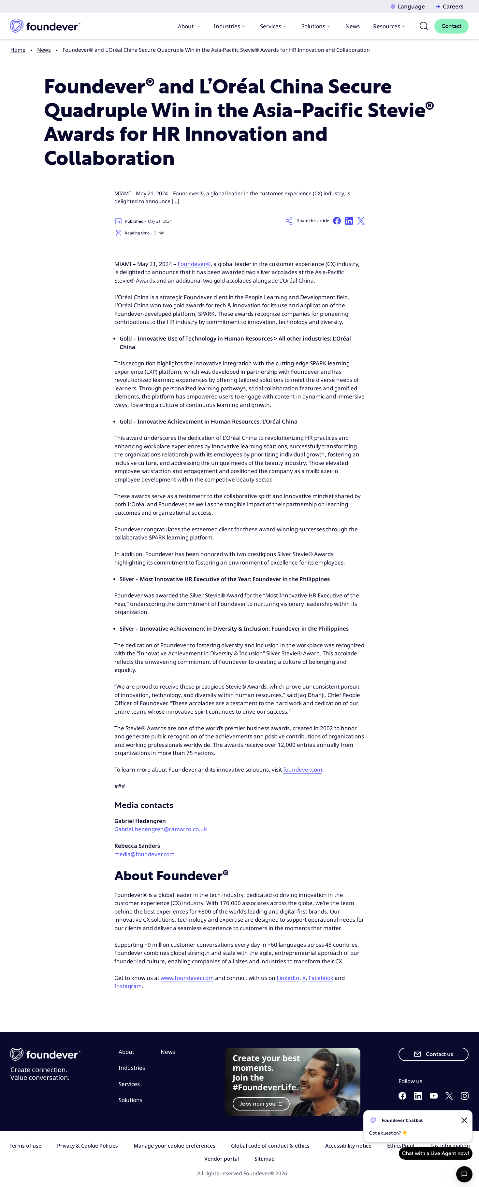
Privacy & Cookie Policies (87, 1145)
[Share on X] (361, 221)
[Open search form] (424, 26)
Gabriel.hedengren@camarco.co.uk (160, 829)
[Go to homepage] (45, 26)
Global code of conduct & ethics (270, 1145)
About (186, 26)
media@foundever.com (144, 854)
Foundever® (194, 264)
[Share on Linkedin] (349, 221)
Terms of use (25, 1145)
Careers (453, 6)
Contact (451, 26)
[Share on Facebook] (337, 221)
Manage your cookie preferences (174, 1145)
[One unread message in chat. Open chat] (464, 1174)
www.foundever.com (187, 978)
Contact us (439, 1054)
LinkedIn (288, 978)
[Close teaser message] (464, 1120)
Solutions (313, 26)
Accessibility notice (348, 1145)
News (352, 26)
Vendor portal (221, 1158)
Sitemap (264, 1158)
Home (17, 49)
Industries (227, 26)
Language (411, 6)
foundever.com (302, 769)
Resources (386, 26)
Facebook (321, 978)
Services (270, 26)
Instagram (128, 986)
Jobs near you (258, 1104)
